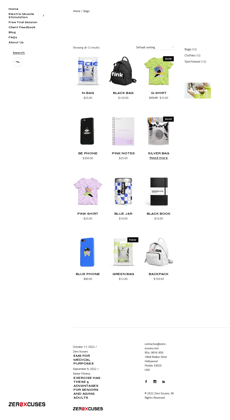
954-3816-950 (154, 352)
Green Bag (123, 274)
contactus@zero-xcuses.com (156, 346)
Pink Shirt (87, 214)
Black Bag (123, 93)
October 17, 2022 (84, 347)
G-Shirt (159, 93)
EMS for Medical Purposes (83, 360)
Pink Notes (123, 153)
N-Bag (88, 93)
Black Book (159, 214)
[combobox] (155, 47)
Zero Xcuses (80, 351)
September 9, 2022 (84, 369)
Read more (159, 158)
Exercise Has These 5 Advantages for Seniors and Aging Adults (86, 388)
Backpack (159, 274)
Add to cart (79, 98)
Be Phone (88, 153)
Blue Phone (88, 274)
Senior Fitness (81, 373)
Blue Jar (123, 214)
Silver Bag (158, 153)
